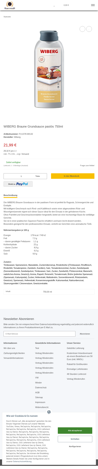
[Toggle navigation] (93, 4)
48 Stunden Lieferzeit (76, 374)
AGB (37, 392)
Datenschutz (41, 387)
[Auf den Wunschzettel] (89, 29)
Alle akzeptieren (75, 430)
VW (37, 378)
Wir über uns (9, 348)
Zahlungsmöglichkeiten (14, 353)
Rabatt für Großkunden (77, 364)
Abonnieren (85, 334)
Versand (25, 154)
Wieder (38, 383)
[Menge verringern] (6, 176)
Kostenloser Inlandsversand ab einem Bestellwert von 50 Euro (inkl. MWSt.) (80, 356)
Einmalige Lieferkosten (77, 369)
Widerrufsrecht (41, 407)
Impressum (40, 402)
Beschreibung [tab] (10, 195)
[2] (18, 184)
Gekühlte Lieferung (75, 348)
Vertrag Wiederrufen (44, 353)
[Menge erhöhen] (44, 176)
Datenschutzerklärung (22, 461)
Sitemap (39, 397)
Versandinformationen (13, 358)
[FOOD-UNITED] (9, 5)
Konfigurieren (75, 446)
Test (37, 348)
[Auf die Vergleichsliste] (82, 29)
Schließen (75, 439)
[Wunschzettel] (54, 5)
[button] (42, 5)
